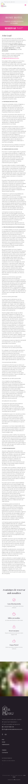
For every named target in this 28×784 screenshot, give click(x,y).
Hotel (3, 742)
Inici (3, 739)
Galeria (4, 750)
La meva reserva (7, 758)
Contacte (5, 752)
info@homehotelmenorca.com (10, 58)
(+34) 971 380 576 (8, 727)
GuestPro (18, 779)
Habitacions (5, 744)
